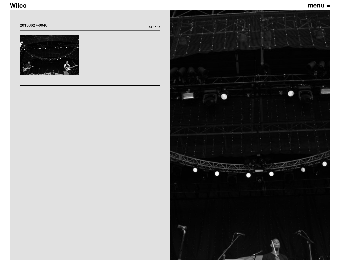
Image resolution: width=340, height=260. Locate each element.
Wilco (18, 5)
